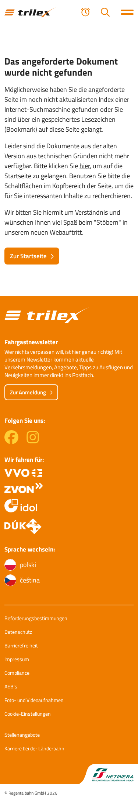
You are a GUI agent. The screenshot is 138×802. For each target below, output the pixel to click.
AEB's (10, 686)
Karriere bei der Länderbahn (34, 748)
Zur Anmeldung (28, 392)
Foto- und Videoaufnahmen (34, 700)
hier (84, 166)
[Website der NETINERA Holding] (108, 774)
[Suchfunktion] (105, 12)
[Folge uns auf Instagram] (33, 442)
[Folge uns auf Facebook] (11, 442)
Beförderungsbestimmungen (35, 618)
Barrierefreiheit (21, 645)
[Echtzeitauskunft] (85, 12)
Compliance (16, 673)
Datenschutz (18, 632)
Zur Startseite (28, 256)
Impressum (16, 659)
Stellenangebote (22, 735)
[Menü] (127, 12)
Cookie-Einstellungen (27, 714)
